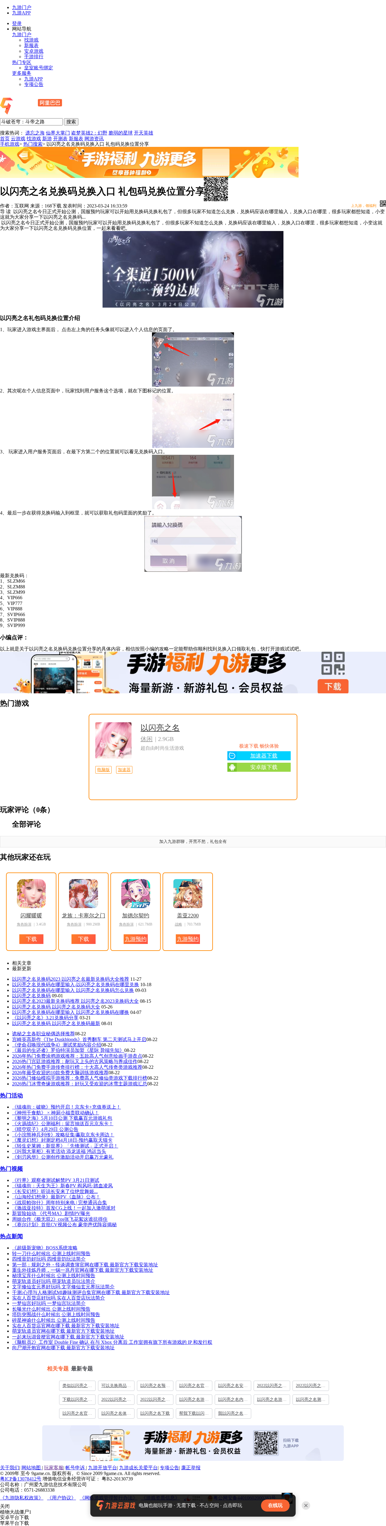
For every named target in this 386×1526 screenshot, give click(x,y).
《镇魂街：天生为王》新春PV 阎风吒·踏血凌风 (62, 1185)
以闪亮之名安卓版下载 (233, 1387)
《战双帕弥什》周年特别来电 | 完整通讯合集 (59, 1202)
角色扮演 (24, 924)
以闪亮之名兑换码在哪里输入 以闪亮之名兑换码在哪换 (70, 1012)
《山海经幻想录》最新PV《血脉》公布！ (56, 1196)
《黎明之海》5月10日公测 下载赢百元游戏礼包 (62, 1118)
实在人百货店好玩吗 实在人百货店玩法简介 (58, 1297)
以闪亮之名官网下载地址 (194, 1387)
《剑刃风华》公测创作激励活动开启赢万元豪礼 (62, 1157)
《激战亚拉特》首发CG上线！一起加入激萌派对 (63, 1208)
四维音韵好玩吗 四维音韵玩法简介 (49, 1259)
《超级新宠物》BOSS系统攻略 (45, 1247)
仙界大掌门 (58, 132)
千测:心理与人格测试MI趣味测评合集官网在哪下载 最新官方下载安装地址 (91, 1292)
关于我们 (9, 1467)
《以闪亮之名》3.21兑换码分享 (45, 1017)
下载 (190, 680)
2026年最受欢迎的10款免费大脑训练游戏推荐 (60, 1072)
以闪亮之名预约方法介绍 (155, 1387)
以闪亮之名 (160, 727)
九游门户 (21, 7)
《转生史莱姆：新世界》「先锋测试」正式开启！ (65, 1145)
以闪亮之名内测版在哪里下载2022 (233, 1400)
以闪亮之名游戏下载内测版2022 (194, 1400)
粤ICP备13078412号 (20, 1478)
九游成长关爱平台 (138, 1467)
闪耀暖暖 (31, 916)
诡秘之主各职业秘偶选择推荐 (43, 1033)
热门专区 (21, 62)
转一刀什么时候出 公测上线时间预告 (51, 1253)
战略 (178, 924)
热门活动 (11, 1095)
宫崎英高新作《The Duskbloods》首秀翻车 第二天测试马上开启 (79, 1039)
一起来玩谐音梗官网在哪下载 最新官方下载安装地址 (68, 1336)
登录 (17, 23)
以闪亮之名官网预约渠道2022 (77, 1414)
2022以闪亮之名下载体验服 (155, 1400)
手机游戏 (9, 144)
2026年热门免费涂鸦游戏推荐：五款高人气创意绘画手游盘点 (77, 1056)
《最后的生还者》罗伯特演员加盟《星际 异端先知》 (68, 1050)
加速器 (124, 770)
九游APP (21, 12)
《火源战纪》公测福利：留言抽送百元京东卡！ (62, 1123)
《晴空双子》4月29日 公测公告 (45, 1129)
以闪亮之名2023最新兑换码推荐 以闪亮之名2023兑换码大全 (75, 1001)
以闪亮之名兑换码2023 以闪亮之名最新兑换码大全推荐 (70, 979)
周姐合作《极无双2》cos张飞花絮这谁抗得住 (60, 1219)
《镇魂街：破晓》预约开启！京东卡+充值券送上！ (66, 1107)
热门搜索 (33, 144)
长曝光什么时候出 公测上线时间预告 (51, 1309)
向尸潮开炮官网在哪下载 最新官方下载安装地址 (63, 1347)
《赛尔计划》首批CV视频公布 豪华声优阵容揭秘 (64, 1224)
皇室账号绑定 (38, 67)
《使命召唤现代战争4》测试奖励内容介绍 (56, 1044)
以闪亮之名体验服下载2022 (116, 1414)
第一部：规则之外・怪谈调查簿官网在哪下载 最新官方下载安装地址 (85, 1264)
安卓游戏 (33, 51)
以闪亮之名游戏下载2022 (271, 1400)
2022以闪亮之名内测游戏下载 (271, 1387)
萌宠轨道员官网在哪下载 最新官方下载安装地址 (63, 1331)
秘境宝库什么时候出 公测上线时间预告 (53, 1275)
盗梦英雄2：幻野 (89, 132)
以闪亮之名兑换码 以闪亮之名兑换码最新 (56, 1023)
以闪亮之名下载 (155, 1413)
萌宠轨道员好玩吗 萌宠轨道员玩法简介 (53, 1281)
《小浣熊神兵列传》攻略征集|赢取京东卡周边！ (63, 1134)
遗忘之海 (35, 132)
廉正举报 (191, 1467)
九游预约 (136, 939)
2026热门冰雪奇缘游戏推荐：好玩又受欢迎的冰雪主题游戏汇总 (79, 1083)
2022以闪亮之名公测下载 (116, 1400)
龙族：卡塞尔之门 (83, 916)
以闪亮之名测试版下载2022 (310, 1400)
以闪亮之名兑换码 (31, 995)
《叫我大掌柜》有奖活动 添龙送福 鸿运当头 (59, 1151)
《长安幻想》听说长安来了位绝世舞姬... (55, 1191)
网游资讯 (94, 138)
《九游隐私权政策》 (21, 1497)
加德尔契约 (135, 916)
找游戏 (31, 40)
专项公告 (33, 84)
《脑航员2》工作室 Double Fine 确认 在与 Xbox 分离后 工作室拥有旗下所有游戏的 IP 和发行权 (112, 1342)
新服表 (31, 45)
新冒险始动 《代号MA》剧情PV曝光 (51, 1213)
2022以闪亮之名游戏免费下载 (310, 1387)
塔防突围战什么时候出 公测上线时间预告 (56, 1314)
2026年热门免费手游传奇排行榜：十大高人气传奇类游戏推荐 (77, 1067)
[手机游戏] (47, 115)
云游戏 (18, 138)
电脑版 (103, 770)
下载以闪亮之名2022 (77, 1400)
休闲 (147, 739)
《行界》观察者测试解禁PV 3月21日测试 (55, 1180)
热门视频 (11, 1169)
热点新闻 (11, 1236)
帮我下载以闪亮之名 (194, 1414)
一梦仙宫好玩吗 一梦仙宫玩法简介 (49, 1303)
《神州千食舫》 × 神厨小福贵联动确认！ (55, 1112)
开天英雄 (143, 132)
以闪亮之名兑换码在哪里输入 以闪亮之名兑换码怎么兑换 (73, 990)
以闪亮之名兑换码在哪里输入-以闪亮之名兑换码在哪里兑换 (75, 984)
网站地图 (31, 1467)
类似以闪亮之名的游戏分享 (77, 1387)
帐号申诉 (75, 1467)
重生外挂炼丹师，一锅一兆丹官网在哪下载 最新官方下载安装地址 (82, 1270)
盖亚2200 (188, 916)
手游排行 (33, 56)
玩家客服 (53, 1467)
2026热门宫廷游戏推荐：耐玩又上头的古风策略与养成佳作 (75, 1061)
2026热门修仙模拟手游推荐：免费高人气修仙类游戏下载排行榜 (79, 1078)
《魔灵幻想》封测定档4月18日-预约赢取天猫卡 (62, 1140)
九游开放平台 (102, 1467)
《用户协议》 (61, 1497)
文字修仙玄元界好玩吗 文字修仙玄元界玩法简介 (63, 1286)
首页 (5, 138)
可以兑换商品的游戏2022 (116, 1387)
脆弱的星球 (121, 132)
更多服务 (21, 73)
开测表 (60, 138)
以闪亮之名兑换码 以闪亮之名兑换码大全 (56, 1006)
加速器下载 (263, 756)
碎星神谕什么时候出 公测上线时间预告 (53, 1320)
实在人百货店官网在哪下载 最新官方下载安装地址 (65, 1325)
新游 (47, 138)
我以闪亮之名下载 (233, 1414)
